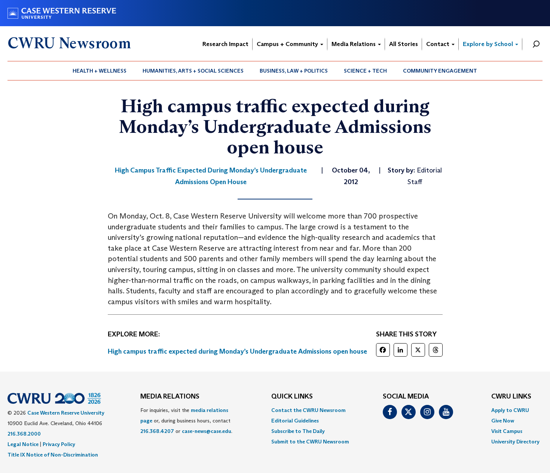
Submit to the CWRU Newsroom (310, 441)
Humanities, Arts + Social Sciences (193, 70)
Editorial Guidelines (295, 420)
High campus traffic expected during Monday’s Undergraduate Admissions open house (237, 351)
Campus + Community (288, 44)
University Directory (515, 441)
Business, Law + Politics (294, 70)
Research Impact (225, 44)
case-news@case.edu (206, 431)
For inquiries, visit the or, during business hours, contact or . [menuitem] (186, 420)
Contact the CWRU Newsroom (308, 410)
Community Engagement (440, 70)
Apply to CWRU (510, 410)
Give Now (502, 420)
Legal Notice (23, 444)
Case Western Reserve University (65, 412)
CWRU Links (511, 396)
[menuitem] (100, 70)
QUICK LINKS (292, 396)
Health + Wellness (99, 70)
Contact (438, 44)
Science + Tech (365, 70)
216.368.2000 (24, 433)
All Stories (403, 44)
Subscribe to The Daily (298, 431)
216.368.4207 (157, 431)
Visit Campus (506, 431)
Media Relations (354, 44)
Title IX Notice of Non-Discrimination (52, 454)
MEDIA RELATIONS (169, 396)
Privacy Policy (59, 444)
